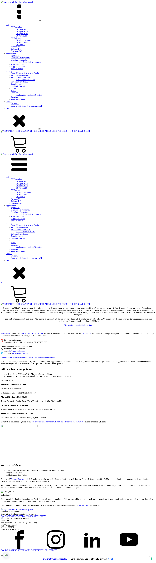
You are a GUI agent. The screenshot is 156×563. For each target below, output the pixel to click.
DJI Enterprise (16, 38)
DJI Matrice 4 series (23, 40)
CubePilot (14, 88)
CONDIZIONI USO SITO (11, 550)
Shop (3, 133)
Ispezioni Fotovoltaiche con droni (28, 62)
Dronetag (14, 93)
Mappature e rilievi (18, 66)
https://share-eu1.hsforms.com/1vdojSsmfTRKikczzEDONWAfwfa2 (58, 422)
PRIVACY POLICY (21, 516)
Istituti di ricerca (17, 69)
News (8, 108)
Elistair (13, 91)
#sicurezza (87, 333)
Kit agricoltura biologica (20, 75)
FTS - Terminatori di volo (25, 80)
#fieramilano (27, 357)
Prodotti (9, 71)
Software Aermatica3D (19, 82)
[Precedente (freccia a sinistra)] (2, 555)
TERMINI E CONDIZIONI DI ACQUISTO (39, 550)
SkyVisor (14, 97)
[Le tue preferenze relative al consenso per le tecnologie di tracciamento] (151, 558)
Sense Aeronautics (18, 99)
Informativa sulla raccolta (55, 559)
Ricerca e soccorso (18, 64)
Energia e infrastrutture (19, 60)
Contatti (9, 102)
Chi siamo (15, 104)
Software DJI (16, 49)
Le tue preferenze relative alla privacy (89, 559)
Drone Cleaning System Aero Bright (25, 73)
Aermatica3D (6, 333)
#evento (15, 357)
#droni (42, 357)
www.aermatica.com (20, 353)
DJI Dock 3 (20, 45)
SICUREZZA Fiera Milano (32, 333)
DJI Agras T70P (22, 31)
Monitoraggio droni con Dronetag (29, 95)
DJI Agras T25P (22, 34)
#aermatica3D (6, 357)
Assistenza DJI (16, 51)
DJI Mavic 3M (21, 36)
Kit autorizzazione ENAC (21, 77)
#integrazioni (50, 357)
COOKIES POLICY (37, 516)
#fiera (20, 357)
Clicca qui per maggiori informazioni (78, 325)
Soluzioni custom (17, 84)
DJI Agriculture (17, 27)
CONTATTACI (7, 516)
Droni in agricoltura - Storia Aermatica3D (27, 106)
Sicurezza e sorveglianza (20, 58)
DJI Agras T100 (22, 29)
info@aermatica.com (17, 351)
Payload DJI (15, 47)
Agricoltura (15, 56)
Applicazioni (11, 53)
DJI (7, 25)
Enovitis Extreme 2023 (19, 479)
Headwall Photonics (18, 86)
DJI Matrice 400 (22, 42)
